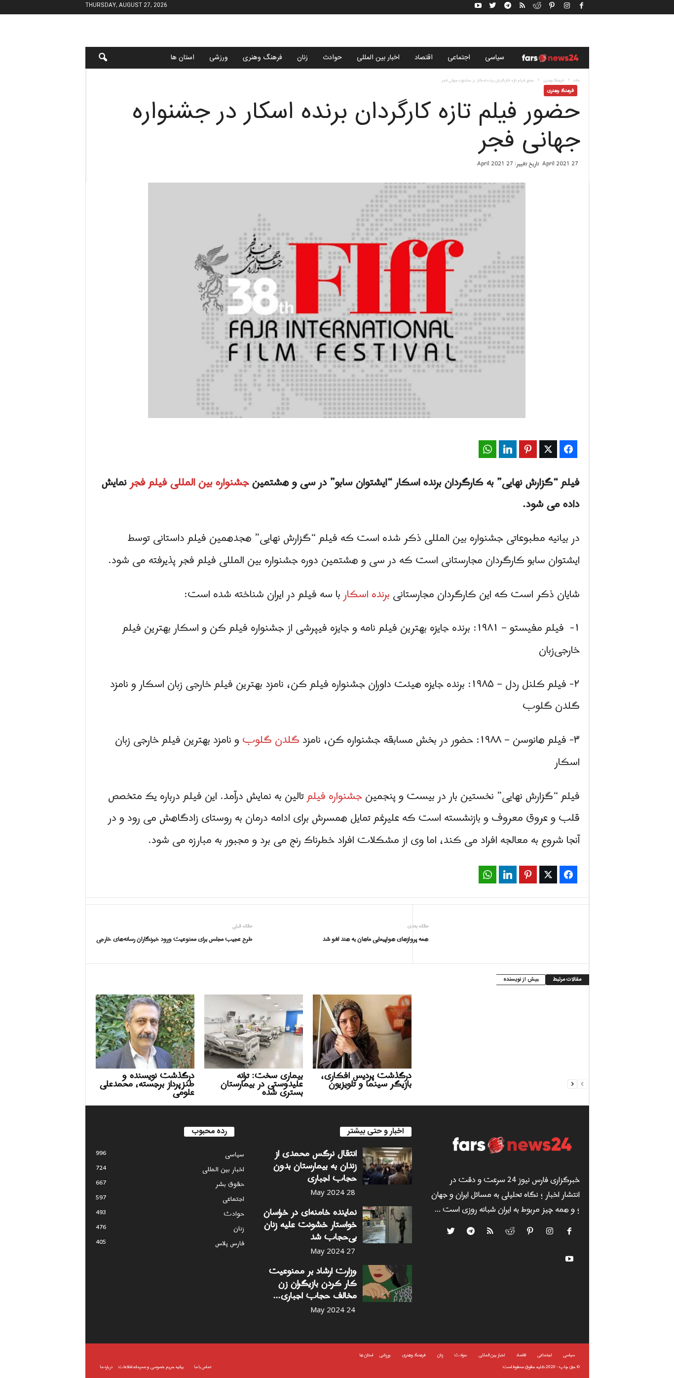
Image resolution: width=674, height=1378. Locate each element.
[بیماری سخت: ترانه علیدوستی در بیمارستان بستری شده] (253, 1032)
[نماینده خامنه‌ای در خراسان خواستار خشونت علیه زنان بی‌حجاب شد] (387, 1224)
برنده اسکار (366, 595)
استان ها (182, 58)
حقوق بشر (230, 1184)
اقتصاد (423, 58)
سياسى (494, 58)
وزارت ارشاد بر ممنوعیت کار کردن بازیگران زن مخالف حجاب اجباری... (313, 1283)
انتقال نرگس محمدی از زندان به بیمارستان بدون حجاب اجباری (315, 1166)
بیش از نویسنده (520, 979)
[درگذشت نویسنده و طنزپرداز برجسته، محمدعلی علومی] (145, 1032)
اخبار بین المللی (378, 58)
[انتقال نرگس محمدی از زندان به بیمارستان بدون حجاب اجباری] (387, 1166)
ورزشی (218, 58)
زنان (302, 58)
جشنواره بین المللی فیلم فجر (189, 483)
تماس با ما (202, 1367)
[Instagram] (567, 7)
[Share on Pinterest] (528, 449)
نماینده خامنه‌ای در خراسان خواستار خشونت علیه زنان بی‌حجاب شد (310, 1224)
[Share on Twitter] (548, 449)
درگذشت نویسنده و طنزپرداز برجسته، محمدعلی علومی (147, 1084)
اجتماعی (459, 58)
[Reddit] (537, 7)
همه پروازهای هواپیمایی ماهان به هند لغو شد (375, 939)
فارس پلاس (229, 1243)
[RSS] (522, 7)
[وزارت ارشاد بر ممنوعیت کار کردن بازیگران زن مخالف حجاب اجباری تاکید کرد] (387, 1283)
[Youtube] (478, 7)
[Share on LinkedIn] (508, 449)
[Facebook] (582, 7)
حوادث (332, 58)
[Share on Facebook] (568, 449)
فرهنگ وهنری (262, 58)
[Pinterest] (552, 7)
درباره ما (106, 1367)
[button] (96, 58)
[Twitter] (493, 7)
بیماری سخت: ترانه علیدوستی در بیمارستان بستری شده (262, 1084)
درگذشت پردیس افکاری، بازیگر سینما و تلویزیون (366, 1080)
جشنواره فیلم (336, 796)
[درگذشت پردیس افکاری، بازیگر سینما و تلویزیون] (362, 1032)
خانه (576, 80)
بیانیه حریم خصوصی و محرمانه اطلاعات (151, 1367)
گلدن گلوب (271, 740)
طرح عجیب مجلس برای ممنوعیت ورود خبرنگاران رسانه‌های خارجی (174, 939)
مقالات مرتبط (567, 979)
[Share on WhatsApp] (487, 449)
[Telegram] (508, 7)
